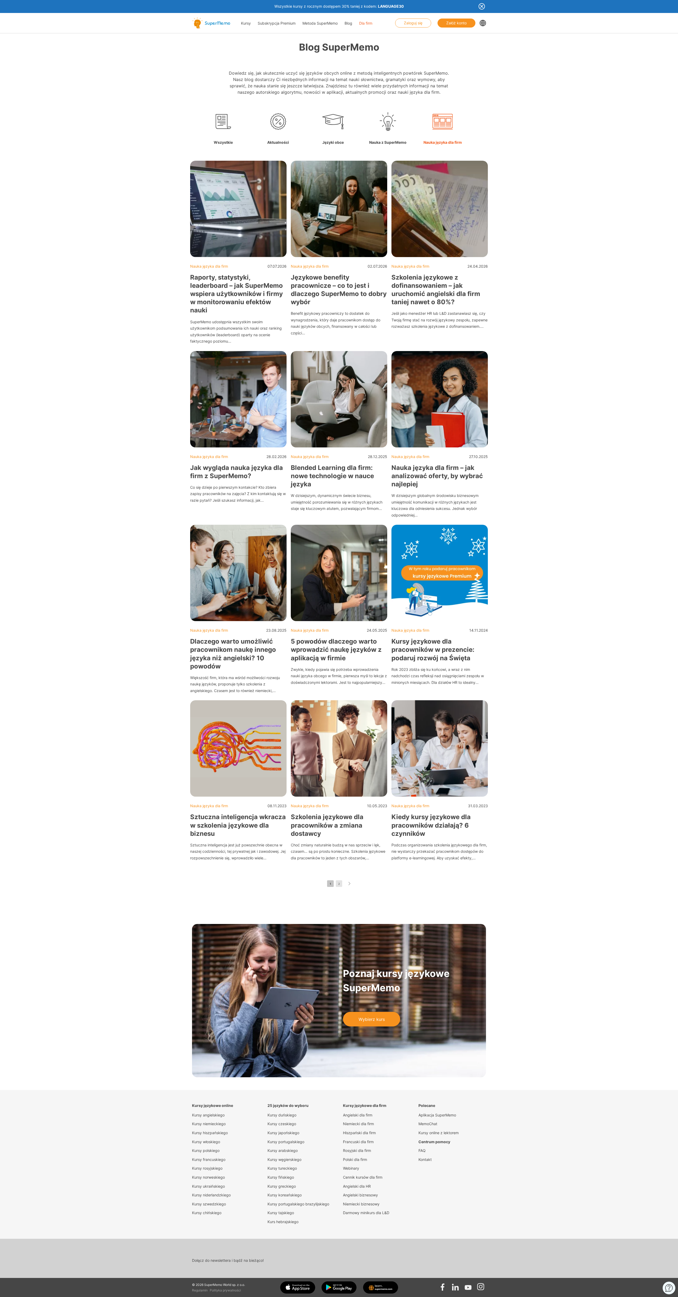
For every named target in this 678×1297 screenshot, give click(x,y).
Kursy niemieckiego (209, 1123)
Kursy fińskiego (280, 1177)
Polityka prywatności (225, 1290)
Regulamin (200, 1290)
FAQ (422, 1150)
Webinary (351, 1168)
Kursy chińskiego (206, 1212)
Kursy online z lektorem (438, 1132)
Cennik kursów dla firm (362, 1177)
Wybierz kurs (372, 1019)
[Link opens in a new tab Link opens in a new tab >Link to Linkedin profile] (455, 1285)
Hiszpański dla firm (359, 1132)
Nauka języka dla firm (209, 266)
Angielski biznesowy (360, 1195)
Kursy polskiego (206, 1150)
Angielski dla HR (357, 1186)
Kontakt (425, 1159)
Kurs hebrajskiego (282, 1221)
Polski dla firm (355, 1159)
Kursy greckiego (281, 1186)
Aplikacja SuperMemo (437, 1115)
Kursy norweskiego (208, 1177)
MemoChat (427, 1123)
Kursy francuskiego (208, 1159)
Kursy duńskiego (281, 1115)
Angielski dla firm (357, 1115)
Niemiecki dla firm (358, 1123)
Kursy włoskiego (206, 1141)
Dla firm (365, 23)
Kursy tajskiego (280, 1212)
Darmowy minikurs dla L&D (366, 1212)
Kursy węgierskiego (284, 1159)
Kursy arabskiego (282, 1150)
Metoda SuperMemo (320, 23)
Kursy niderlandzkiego (211, 1195)
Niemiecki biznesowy (361, 1204)
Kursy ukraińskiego (208, 1186)
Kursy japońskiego (283, 1132)
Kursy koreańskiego (284, 1195)
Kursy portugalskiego (285, 1141)
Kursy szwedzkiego (209, 1204)
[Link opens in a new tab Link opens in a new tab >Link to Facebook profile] (442, 1285)
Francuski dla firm (358, 1141)
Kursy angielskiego (208, 1115)
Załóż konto (456, 23)
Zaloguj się (413, 23)
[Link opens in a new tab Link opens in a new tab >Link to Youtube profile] (468, 1285)
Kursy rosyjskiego (207, 1168)
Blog (348, 23)
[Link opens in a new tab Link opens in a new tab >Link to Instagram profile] (480, 1285)
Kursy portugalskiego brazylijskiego (298, 1204)
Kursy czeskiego (281, 1123)
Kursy (246, 23)
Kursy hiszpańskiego (210, 1132)
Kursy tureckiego (282, 1168)
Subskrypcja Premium (277, 23)
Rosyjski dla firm (357, 1150)
